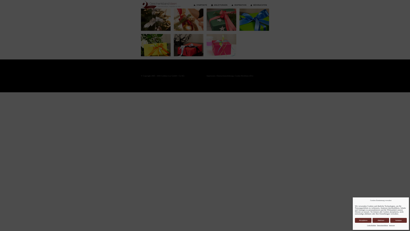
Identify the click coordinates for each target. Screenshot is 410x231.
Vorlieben (398, 220)
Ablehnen (381, 220)
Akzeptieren (363, 220)
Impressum (392, 225)
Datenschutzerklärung (382, 225)
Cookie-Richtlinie (371, 225)
